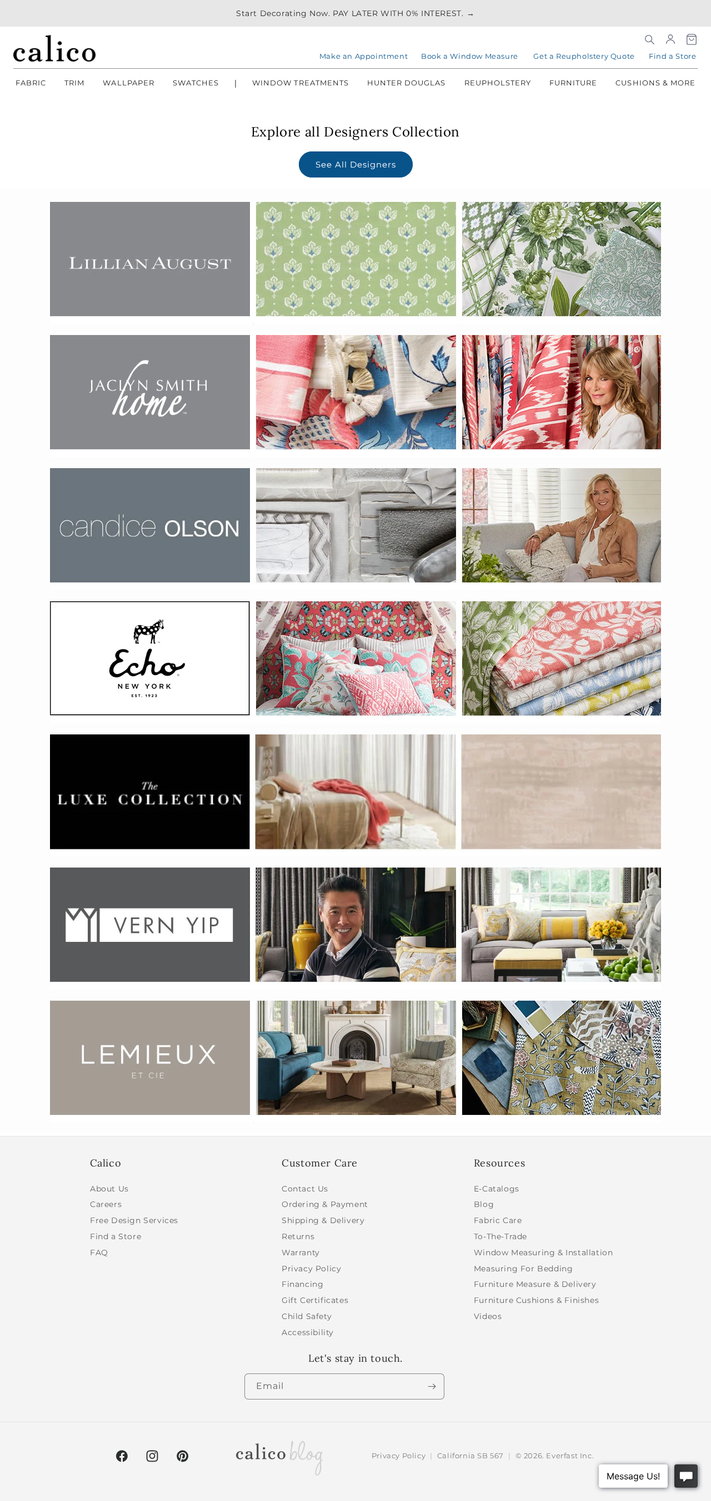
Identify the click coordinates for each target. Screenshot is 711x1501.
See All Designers (356, 164)
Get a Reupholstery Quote (583, 56)
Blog (484, 1204)
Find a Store (672, 56)
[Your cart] (691, 39)
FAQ (99, 1252)
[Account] (670, 39)
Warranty (301, 1252)
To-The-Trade (500, 1236)
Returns (298, 1236)
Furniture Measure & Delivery (535, 1284)
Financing (302, 1284)
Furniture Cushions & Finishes (536, 1300)
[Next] (431, 1386)
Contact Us (305, 1189)
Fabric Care (498, 1220)
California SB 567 (470, 1455)
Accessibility (308, 1332)
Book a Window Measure (469, 56)
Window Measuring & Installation (543, 1252)
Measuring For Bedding (523, 1269)
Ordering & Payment (325, 1204)
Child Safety (307, 1316)
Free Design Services (134, 1220)
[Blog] (279, 1456)
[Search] (649, 39)
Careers (106, 1204)
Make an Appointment (363, 56)
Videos (488, 1316)
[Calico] (54, 48)
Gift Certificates (315, 1300)
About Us (109, 1189)
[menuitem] (30, 83)
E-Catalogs (496, 1189)
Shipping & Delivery (323, 1220)
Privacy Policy (311, 1269)
